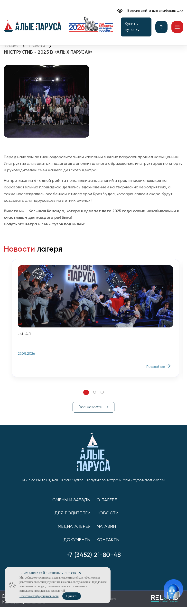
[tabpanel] (95, 318)
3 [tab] (102, 392)
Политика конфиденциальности (38, 596)
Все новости (91, 407)
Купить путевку (132, 27)
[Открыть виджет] (173, 589)
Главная (11, 46)
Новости (37, 46)
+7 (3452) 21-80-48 (93, 555)
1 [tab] (86, 392)
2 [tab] (94, 392)
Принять (71, 596)
